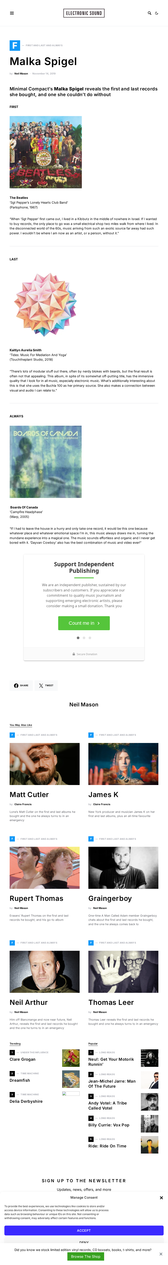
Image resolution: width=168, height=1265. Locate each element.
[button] (161, 1197)
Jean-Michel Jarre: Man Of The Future (112, 1084)
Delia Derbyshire (26, 1101)
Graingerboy (110, 898)
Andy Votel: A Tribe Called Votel (107, 1105)
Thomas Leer (111, 1002)
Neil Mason (21, 73)
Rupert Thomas (36, 898)
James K (103, 794)
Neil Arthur (29, 1002)
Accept (84, 1230)
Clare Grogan (22, 1059)
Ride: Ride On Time (107, 1146)
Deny (84, 1242)
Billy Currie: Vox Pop (109, 1125)
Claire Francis (23, 804)
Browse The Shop (85, 1256)
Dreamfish (20, 1080)
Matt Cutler (29, 794)
